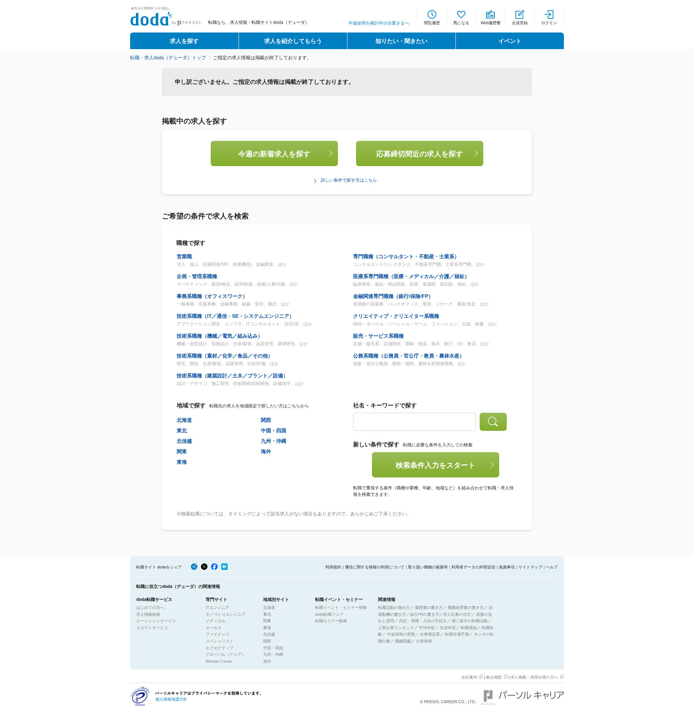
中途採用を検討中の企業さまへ (378, 23)
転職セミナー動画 (331, 621)
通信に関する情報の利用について (374, 567)
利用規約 (333, 567)
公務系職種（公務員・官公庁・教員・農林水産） (408, 356)
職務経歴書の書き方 (466, 607)
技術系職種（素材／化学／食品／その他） (225, 356)
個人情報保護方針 (171, 699)
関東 (182, 451)
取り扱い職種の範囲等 (428, 567)
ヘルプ (552, 567)
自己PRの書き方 (424, 614)
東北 (182, 430)
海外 (266, 451)
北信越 (184, 441)
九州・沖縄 (273, 441)
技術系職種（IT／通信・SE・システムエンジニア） (235, 316)
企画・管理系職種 (197, 276)
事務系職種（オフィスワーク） (212, 296)
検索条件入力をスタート (435, 465)
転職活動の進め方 (394, 607)
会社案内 (469, 677)
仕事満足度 (430, 634)
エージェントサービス (156, 621)
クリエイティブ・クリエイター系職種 (396, 316)
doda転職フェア (329, 614)
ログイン (549, 23)
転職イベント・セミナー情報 (341, 607)
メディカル (216, 621)
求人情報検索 (148, 614)
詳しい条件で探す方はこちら (349, 180)
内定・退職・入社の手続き (423, 621)
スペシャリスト (220, 641)
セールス (214, 627)
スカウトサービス (152, 627)
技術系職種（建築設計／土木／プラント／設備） (232, 375)
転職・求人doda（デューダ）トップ (168, 57)
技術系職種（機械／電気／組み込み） (220, 336)
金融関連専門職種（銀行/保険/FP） (393, 296)
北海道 (184, 420)
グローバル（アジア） (225, 654)
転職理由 (469, 627)
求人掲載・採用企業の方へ (534, 677)
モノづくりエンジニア (225, 614)
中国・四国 (273, 430)
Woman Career (219, 661)
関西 (266, 420)
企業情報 (424, 641)
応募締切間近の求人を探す (419, 154)
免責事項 (507, 567)
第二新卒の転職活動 (470, 621)
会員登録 (520, 23)
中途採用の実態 (401, 634)
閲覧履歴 (432, 23)
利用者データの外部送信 (473, 567)
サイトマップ (530, 567)
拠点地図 (494, 677)
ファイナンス (218, 634)
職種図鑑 (403, 641)
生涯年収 (448, 627)
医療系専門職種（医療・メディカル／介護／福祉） (411, 276)
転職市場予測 (457, 634)
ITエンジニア (217, 607)
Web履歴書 (491, 23)
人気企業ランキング (396, 627)
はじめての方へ (150, 607)
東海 (182, 462)
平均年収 (427, 627)
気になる (461, 23)
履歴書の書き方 (429, 607)
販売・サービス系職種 (378, 336)
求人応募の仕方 (457, 614)
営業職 (184, 256)
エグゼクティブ (220, 648)
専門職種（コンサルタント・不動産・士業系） (406, 256)
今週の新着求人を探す (274, 154)
